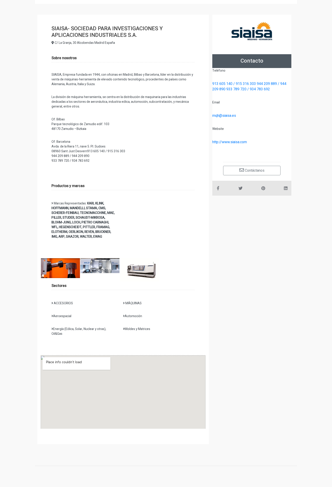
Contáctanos (254, 170)
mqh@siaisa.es (224, 115)
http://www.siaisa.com (229, 142)
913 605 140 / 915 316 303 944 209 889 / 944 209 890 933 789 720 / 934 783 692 (249, 86)
